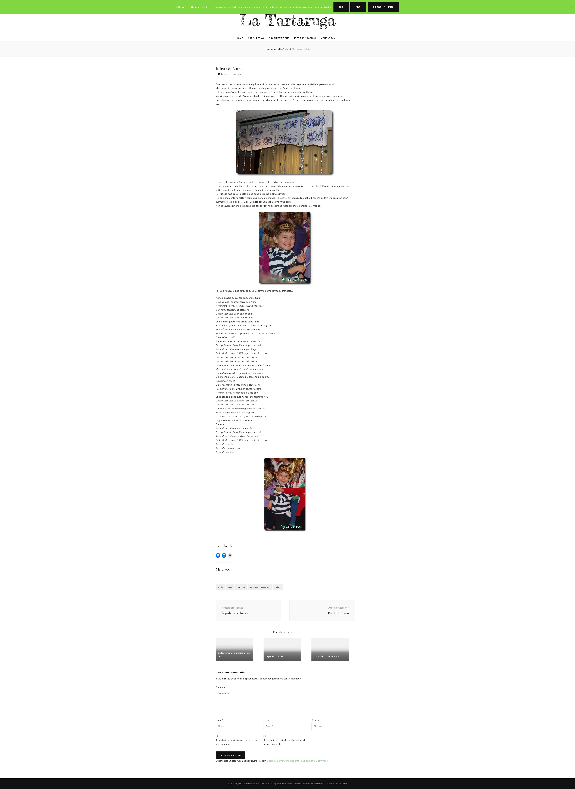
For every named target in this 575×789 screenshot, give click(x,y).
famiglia (241, 587)
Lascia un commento (231, 74)
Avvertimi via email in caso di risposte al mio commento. (236, 742)
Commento (221, 687)
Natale (277, 587)
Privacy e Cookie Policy (336, 783)
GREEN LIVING (256, 38)
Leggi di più (383, 7)
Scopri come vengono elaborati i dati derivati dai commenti (297, 761)
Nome (219, 720)
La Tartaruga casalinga (259, 587)
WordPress (319, 783)
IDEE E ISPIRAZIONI (305, 38)
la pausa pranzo (274, 656)
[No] (571, 7)
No (358, 7)
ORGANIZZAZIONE (279, 38)
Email (267, 720)
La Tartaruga (287, 20)
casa (230, 587)
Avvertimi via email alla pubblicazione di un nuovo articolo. (284, 742)
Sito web (316, 720)
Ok (341, 7)
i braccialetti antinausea (326, 656)
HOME (239, 38)
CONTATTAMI (328, 38)
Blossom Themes (293, 783)
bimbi (220, 587)
